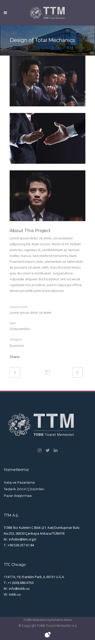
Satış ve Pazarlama (19, 482)
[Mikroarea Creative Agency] (47, 637)
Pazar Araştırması (18, 496)
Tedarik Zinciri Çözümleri (24, 489)
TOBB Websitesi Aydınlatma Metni (47, 620)
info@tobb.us (19, 588)
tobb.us (15, 594)
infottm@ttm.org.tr (22, 539)
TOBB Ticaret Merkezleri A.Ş (57, 625)
